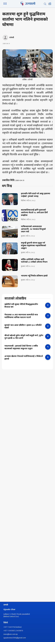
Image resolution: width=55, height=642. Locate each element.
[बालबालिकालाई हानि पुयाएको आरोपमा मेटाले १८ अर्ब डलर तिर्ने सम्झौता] (10, 215)
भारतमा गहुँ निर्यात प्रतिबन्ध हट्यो (34, 276)
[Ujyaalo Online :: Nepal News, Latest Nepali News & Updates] (27, 3)
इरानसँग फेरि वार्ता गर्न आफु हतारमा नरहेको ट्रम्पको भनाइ (35, 195)
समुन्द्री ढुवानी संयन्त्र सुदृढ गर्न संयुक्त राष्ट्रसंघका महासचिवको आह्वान (33, 246)
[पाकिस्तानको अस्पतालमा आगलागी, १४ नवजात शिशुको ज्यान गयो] (10, 232)
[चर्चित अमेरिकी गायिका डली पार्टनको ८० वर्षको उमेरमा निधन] (10, 265)
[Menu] (5, 3)
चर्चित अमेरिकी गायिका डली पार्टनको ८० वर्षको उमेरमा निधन (34, 261)
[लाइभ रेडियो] (49, 4)
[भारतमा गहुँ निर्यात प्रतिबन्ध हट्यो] (10, 281)
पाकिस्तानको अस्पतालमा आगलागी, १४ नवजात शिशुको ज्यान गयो (33, 229)
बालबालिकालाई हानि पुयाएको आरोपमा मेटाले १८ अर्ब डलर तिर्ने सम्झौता (34, 213)
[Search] (45, 4)
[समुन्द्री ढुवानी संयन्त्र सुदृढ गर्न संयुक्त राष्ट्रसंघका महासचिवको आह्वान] (10, 248)
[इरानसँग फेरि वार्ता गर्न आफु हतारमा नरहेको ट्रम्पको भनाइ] (10, 199)
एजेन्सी (11, 37)
